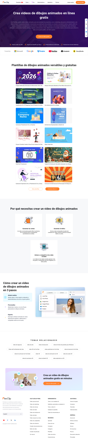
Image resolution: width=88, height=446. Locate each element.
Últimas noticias (74, 420)
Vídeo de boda (33, 415)
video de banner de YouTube (71, 349)
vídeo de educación (43, 344)
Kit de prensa (73, 429)
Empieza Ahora (52, 189)
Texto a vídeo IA (51, 407)
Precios (57, 2)
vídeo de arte (30, 344)
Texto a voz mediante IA (53, 401)
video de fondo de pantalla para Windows (63, 344)
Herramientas (40, 2)
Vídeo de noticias (34, 407)
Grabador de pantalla (52, 409)
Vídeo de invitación (34, 423)
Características (51, 437)
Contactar (72, 404)
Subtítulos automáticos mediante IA (56, 404)
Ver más (32, 434)
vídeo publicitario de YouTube (52, 349)
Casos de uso (51, 423)
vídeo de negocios (17, 344)
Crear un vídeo (80, 2)
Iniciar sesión (71, 2)
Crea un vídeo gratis (44, 36)
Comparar (50, 426)
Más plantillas (35, 189)
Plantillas (18, 2)
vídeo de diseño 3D (43, 358)
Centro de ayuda (74, 401)
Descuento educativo (75, 434)
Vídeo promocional (34, 401)
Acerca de (72, 418)
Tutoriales (72, 407)
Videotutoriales (73, 409)
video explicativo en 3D (58, 358)
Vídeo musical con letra (35, 418)
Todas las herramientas (53, 412)
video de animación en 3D (51, 353)
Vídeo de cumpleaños (35, 420)
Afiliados (72, 423)
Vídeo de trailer (33, 409)
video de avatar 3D (67, 353)
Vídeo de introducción (35, 412)
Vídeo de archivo (52, 434)
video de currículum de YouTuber (22, 353)
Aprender (50, 2)
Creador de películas (34, 431)
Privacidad (72, 437)
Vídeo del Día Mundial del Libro (16, 349)
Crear (27, 2)
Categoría (50, 429)
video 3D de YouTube (34, 349)
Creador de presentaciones (36, 426)
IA (33, 2)
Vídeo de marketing (34, 404)
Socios (71, 426)
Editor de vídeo (33, 429)
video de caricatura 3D (27, 358)
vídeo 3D (38, 353)
